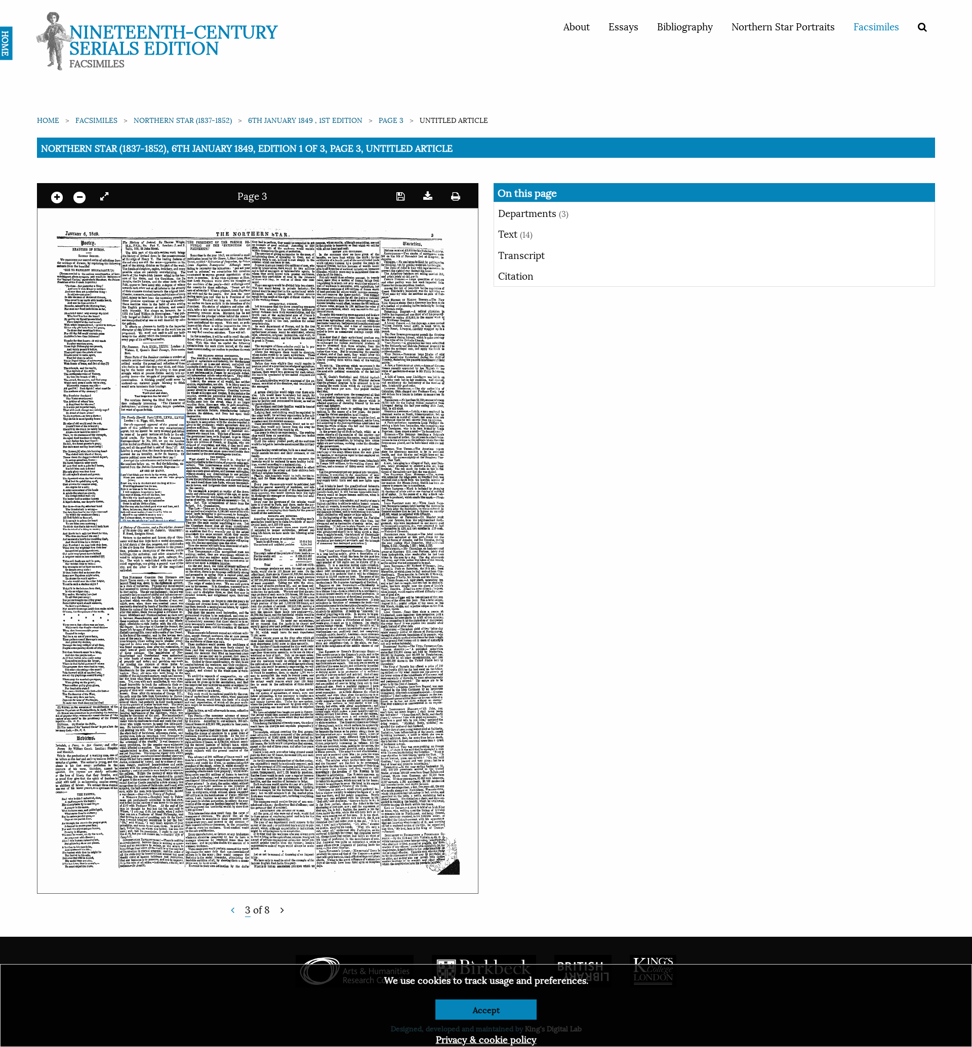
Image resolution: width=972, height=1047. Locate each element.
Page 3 (391, 119)
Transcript (521, 254)
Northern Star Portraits (783, 25)
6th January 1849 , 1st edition (305, 119)
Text (515, 233)
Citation (516, 275)
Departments (533, 212)
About (576, 25)
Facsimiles (876, 25)
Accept (486, 1009)
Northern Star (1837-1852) (183, 119)
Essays (623, 25)
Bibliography (685, 25)
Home (48, 119)
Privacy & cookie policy (486, 1038)
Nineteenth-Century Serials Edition (173, 38)
